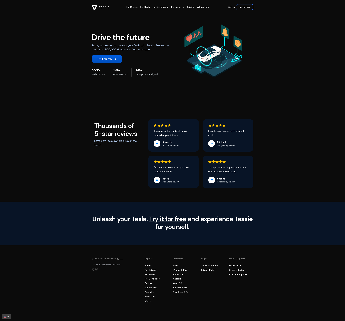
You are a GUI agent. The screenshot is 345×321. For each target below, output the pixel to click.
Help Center (235, 265)
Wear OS (177, 283)
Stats (148, 300)
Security (149, 292)
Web (175, 265)
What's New (203, 7)
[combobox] (6, 316)
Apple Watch (179, 274)
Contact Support (238, 274)
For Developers (160, 7)
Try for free (244, 7)
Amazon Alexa (180, 287)
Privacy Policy (208, 270)
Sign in (231, 7)
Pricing (190, 7)
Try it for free (167, 219)
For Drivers (131, 7)
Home (148, 265)
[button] (178, 7)
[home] (100, 7)
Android (177, 278)
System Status (236, 270)
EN (8, 317)
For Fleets (145, 7)
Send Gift (150, 296)
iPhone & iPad (180, 270)
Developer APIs (180, 292)
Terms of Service (209, 265)
